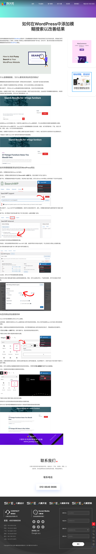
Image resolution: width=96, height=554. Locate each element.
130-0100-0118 (12, 525)
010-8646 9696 (48, 487)
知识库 (68, 4)
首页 (33, 4)
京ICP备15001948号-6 (32, 545)
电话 (64, 520)
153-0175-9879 (12, 539)
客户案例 (50, 4)
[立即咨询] (93, 527)
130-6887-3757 (12, 531)
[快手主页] (38, 526)
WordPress (17, 38)
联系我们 (76, 4)
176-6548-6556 (12, 533)
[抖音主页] (33, 526)
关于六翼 (59, 4)
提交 (78, 544)
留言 (64, 536)
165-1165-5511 (12, 536)
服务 (64, 528)
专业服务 (41, 4)
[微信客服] (38, 521)
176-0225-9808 (12, 528)
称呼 (64, 513)
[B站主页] (42, 526)
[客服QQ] (33, 521)
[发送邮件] (42, 521)
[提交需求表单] (93, 544)
